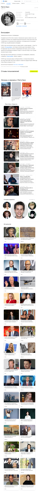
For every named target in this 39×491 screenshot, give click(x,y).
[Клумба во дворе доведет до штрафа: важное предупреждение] (11, 449)
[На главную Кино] (5, 1)
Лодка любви (10, 56)
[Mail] (3, 1)
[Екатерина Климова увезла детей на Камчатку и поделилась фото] (27, 482)
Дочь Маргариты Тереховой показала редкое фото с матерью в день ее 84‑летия (27, 166)
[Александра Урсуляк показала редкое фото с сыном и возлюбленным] (27, 449)
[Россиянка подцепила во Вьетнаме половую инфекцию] (27, 465)
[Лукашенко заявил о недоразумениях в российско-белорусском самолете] (27, 284)
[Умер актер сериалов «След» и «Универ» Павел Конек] (27, 366)
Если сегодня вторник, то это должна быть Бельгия (16, 98)
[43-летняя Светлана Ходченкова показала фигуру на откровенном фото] (27, 399)
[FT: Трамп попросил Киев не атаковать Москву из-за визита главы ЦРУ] (27, 383)
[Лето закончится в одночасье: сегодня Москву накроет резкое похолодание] (11, 399)
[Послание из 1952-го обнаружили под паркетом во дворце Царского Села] (27, 235)
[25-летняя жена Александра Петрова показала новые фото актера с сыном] (27, 317)
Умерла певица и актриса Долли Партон (26, 109)
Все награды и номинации (21, 26)
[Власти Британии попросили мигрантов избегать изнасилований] (11, 432)
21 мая (26, 12)
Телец (26, 15)
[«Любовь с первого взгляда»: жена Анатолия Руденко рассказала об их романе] (27, 432)
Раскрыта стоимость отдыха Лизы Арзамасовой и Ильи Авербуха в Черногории (27, 144)
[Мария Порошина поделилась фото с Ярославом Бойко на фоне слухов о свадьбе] (11, 251)
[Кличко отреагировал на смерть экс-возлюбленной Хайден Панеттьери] (11, 333)
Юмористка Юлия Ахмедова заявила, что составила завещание (27, 132)
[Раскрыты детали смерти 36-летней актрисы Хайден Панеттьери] (11, 300)
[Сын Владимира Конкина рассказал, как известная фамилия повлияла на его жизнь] (11, 284)
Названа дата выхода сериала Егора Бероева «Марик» (26, 121)
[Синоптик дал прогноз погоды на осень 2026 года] (27, 333)
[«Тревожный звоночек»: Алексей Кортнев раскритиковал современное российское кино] (11, 482)
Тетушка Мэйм (8, 47)
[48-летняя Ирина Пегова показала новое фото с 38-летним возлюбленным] (11, 465)
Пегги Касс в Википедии (18, 64)
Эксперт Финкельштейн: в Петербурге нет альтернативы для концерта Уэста (27, 189)
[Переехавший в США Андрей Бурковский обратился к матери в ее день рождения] (11, 268)
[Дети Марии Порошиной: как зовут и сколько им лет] (11, 235)
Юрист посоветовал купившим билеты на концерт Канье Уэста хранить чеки (27, 178)
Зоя (2, 97)
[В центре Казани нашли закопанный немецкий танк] (27, 350)
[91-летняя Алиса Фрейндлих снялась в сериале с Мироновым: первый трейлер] (27, 251)
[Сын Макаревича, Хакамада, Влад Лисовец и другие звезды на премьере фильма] (11, 317)
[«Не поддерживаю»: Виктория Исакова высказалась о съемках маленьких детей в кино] (11, 383)
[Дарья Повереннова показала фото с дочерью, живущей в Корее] (27, 416)
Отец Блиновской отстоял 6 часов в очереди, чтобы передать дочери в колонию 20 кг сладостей (27, 155)
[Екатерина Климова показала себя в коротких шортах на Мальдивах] (11, 416)
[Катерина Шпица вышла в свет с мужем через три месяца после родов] (27, 300)
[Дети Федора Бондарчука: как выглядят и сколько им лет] (27, 268)
